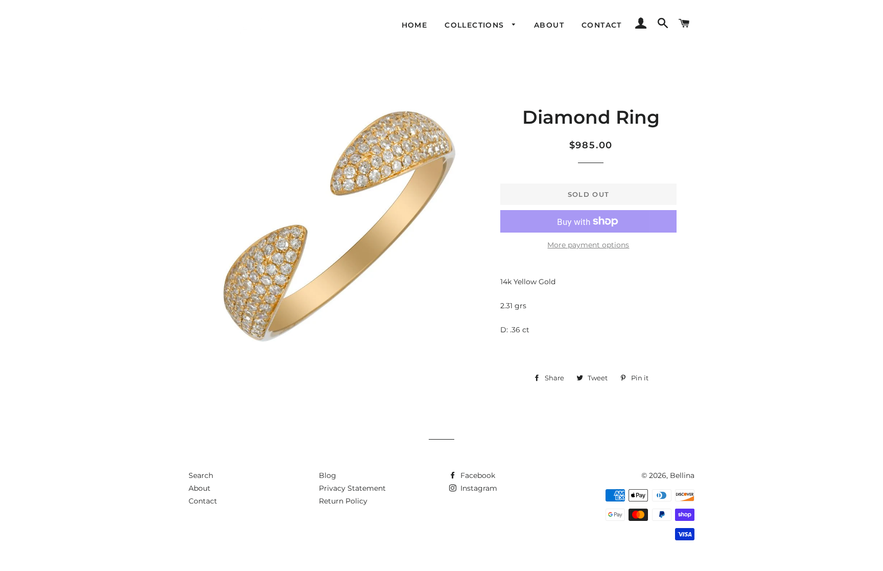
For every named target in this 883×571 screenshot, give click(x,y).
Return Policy (343, 501)
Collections (476, 25)
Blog (327, 475)
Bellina (682, 475)
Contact (602, 25)
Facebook (476, 475)
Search (201, 475)
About (549, 25)
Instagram (477, 488)
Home (415, 25)
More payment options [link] (588, 244)
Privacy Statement (352, 488)
